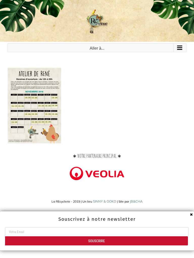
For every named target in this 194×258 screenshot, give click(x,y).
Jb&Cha (136, 201)
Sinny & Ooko (104, 201)
